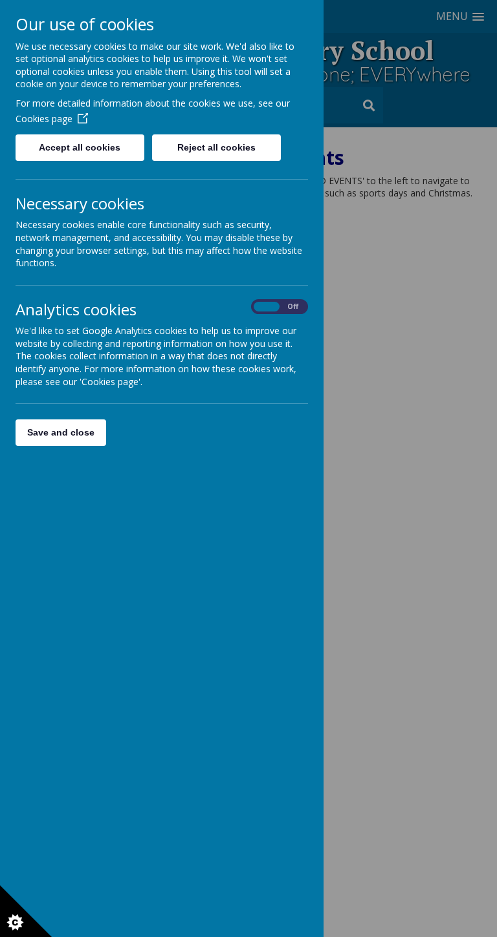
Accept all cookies (79, 147)
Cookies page (44, 118)
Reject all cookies (216, 147)
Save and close (60, 432)
